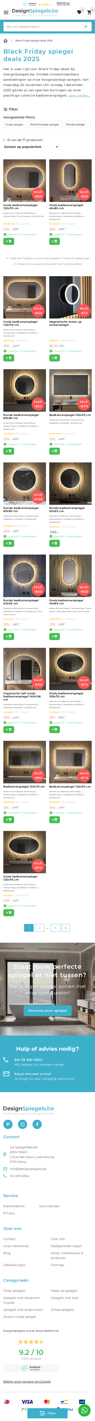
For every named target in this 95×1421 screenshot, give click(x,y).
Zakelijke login (14, 1265)
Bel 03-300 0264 (28, 1060)
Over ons (58, 1239)
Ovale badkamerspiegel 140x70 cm (21, 328)
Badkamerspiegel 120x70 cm (70, 418)
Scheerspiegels (62, 1310)
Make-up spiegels (64, 1291)
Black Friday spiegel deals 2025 (34, 40)
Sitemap (57, 1265)
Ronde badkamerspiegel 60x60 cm (67, 514)
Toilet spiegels (14, 1291)
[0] (79, 12)
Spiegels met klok (64, 1298)
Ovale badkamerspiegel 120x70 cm (21, 883)
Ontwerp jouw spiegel (47, 1011)
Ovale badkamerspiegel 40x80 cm (67, 211)
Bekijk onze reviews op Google (27, 1382)
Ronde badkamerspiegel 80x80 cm (21, 421)
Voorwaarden (49, 1206)
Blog (7, 1253)
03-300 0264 (19, 1176)
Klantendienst (14, 1206)
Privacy (9, 1213)
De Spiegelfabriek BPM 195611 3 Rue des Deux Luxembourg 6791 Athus (32, 1154)
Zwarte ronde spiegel (19, 1317)
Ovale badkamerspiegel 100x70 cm (67, 700)
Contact (9, 1239)
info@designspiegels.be (28, 1169)
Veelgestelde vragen (66, 1246)
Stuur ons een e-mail (32, 1074)
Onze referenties (16, 1246)
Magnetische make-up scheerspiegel (65, 323)
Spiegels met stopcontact (23, 1310)
